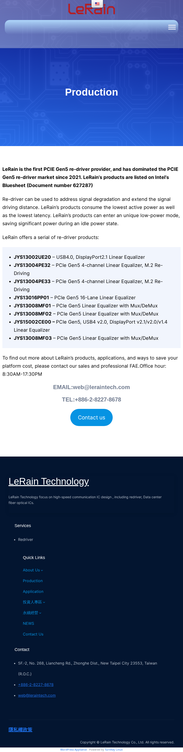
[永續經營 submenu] (40, 613)
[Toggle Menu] (172, 27)
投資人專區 (32, 602)
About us (31, 570)
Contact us (91, 417)
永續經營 (30, 612)
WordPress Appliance (73, 749)
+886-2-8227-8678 (36, 684)
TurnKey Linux (114, 749)
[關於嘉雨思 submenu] (42, 570)
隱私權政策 (20, 729)
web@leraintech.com (37, 695)
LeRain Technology (49, 481)
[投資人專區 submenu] (44, 602)
